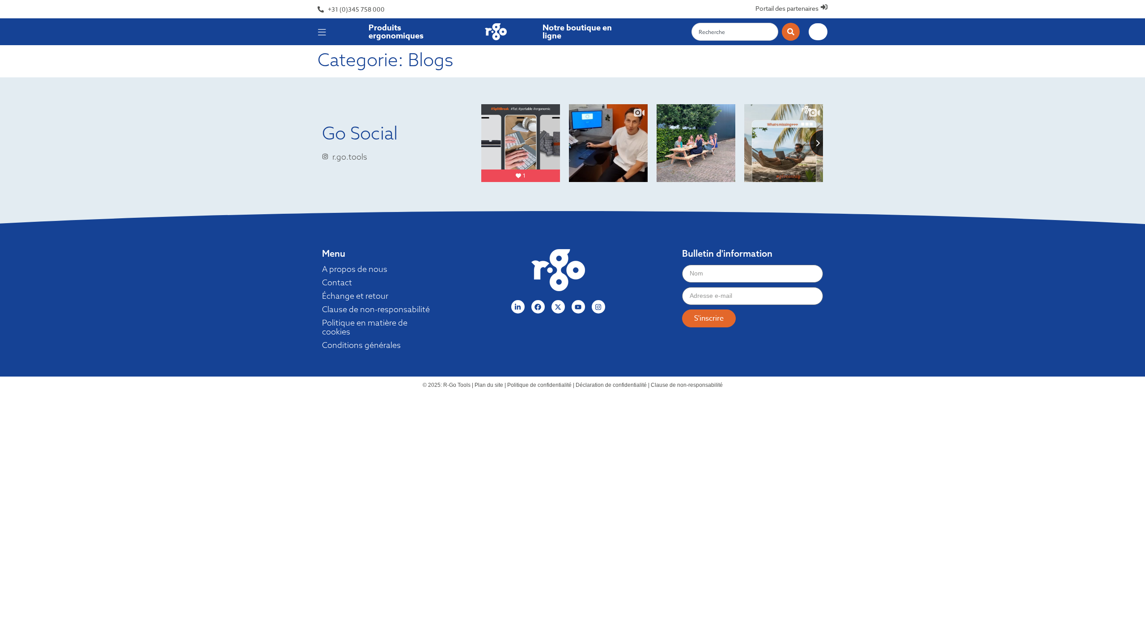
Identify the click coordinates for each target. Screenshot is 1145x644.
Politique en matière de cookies (364, 327)
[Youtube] (578, 307)
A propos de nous (354, 269)
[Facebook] (538, 307)
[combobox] (734, 32)
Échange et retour (355, 296)
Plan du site (489, 385)
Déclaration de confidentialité (611, 385)
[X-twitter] (558, 307)
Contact (337, 282)
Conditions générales (361, 345)
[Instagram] (598, 307)
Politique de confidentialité (539, 385)
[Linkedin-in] (518, 307)
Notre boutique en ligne (577, 32)
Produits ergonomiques (396, 32)
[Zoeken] (791, 32)
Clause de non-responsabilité (376, 309)
